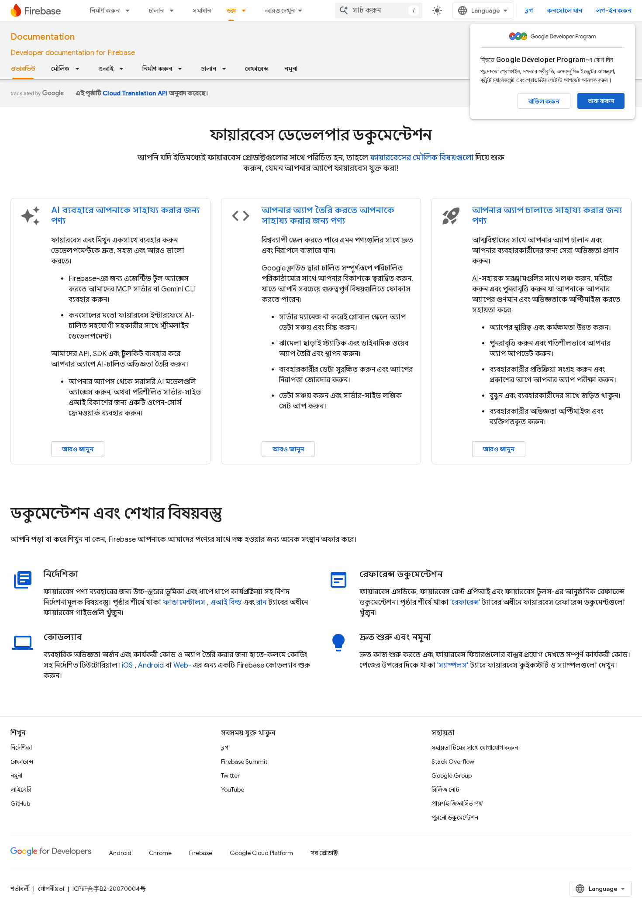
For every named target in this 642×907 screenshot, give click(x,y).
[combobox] (378, 10)
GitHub (20, 803)
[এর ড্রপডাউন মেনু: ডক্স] (246, 10)
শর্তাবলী (20, 888)
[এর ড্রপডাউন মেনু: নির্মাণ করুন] (130, 10)
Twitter (230, 775)
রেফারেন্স (257, 69)
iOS (127, 665)
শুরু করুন (601, 101)
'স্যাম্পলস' (452, 665)
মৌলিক (60, 69)
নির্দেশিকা (21, 747)
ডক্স (231, 10)
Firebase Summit (244, 761)
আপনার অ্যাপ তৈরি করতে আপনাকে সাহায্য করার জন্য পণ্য (328, 215)
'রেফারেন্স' (465, 602)
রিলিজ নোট (445, 789)
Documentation (42, 36)
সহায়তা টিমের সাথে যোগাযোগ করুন (474, 747)
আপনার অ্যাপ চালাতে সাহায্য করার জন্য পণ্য (547, 215)
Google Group (451, 775)
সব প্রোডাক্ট (324, 853)
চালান (156, 10)
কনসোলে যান (564, 10)
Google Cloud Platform (261, 853)
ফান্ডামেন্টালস (184, 602)
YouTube (232, 789)
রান (261, 602)
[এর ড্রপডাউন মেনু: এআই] (124, 68)
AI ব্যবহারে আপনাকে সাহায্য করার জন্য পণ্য (125, 215)
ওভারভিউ (22, 69)
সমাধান (202, 10)
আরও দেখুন (280, 10)
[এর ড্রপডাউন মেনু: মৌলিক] (79, 68)
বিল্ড (235, 602)
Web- (182, 665)
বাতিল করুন (543, 101)
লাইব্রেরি (20, 789)
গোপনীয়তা (51, 888)
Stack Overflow (452, 761)
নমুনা (290, 69)
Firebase (200, 853)
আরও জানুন (77, 449)
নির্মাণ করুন (105, 10)
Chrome (160, 853)
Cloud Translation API (135, 93)
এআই (106, 69)
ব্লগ (529, 10)
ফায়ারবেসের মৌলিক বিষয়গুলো (421, 158)
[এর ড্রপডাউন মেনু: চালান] (174, 10)
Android (151, 665)
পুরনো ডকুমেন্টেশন (454, 817)
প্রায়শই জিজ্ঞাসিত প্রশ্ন (457, 803)
